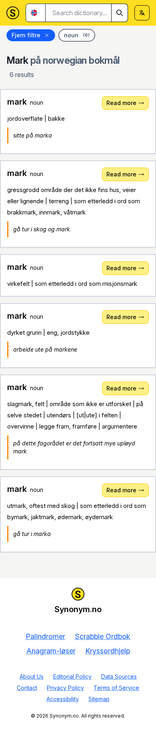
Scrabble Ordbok (102, 636)
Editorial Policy (72, 676)
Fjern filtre (26, 35)
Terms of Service (116, 687)
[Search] (119, 13)
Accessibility (62, 699)
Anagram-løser (51, 651)
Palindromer (45, 636)
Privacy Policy (65, 687)
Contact (27, 687)
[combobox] (87, 13)
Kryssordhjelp (107, 651)
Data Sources (119, 676)
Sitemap (99, 699)
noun (77, 35)
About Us (32, 676)
